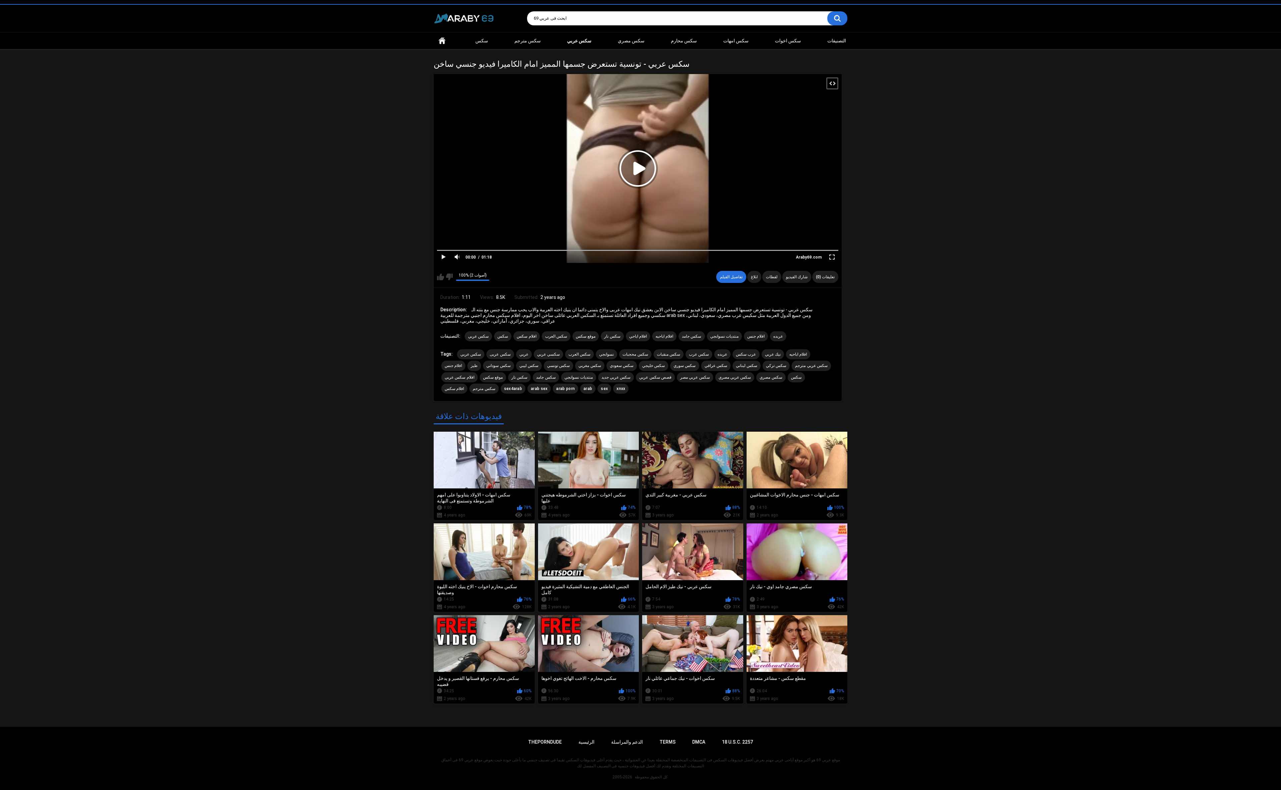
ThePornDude (545, 742)
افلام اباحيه (664, 336)
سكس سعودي (621, 365)
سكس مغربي (589, 365)
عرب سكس (746, 354)
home (442, 40)
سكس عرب (699, 354)
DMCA (698, 742)
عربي (523, 354)
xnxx (620, 388)
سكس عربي (478, 336)
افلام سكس (526, 336)
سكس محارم (684, 40)
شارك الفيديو (797, 277)
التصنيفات (836, 40)
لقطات (772, 277)
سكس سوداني (498, 365)
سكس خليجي (653, 365)
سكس (481, 40)
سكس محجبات (635, 354)
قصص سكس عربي (655, 377)
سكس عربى (500, 354)
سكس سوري (685, 365)
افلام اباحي (638, 336)
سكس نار (612, 336)
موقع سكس (585, 336)
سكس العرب (556, 336)
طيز (474, 365)
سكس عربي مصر (695, 377)
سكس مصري (631, 40)
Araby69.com (809, 257)
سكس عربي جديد (616, 377)
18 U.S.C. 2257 (737, 742)
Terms (668, 742)
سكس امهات (736, 40)
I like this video (440, 277)
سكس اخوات (788, 40)
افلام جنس (756, 336)
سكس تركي (776, 365)
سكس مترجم (527, 40)
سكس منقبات (668, 354)
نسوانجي (606, 354)
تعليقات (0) (825, 277)
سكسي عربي (548, 354)
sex (604, 388)
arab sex (539, 388)
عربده (778, 336)
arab (587, 388)
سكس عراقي (716, 365)
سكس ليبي (528, 365)
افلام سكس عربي (459, 377)
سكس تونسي (558, 365)
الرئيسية (586, 742)
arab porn (565, 388)
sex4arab (513, 388)
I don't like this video (449, 277)
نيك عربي (773, 354)
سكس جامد (691, 336)
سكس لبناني (746, 365)
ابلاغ (754, 277)
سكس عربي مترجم (811, 365)
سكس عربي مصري (735, 377)
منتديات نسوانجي (724, 336)
